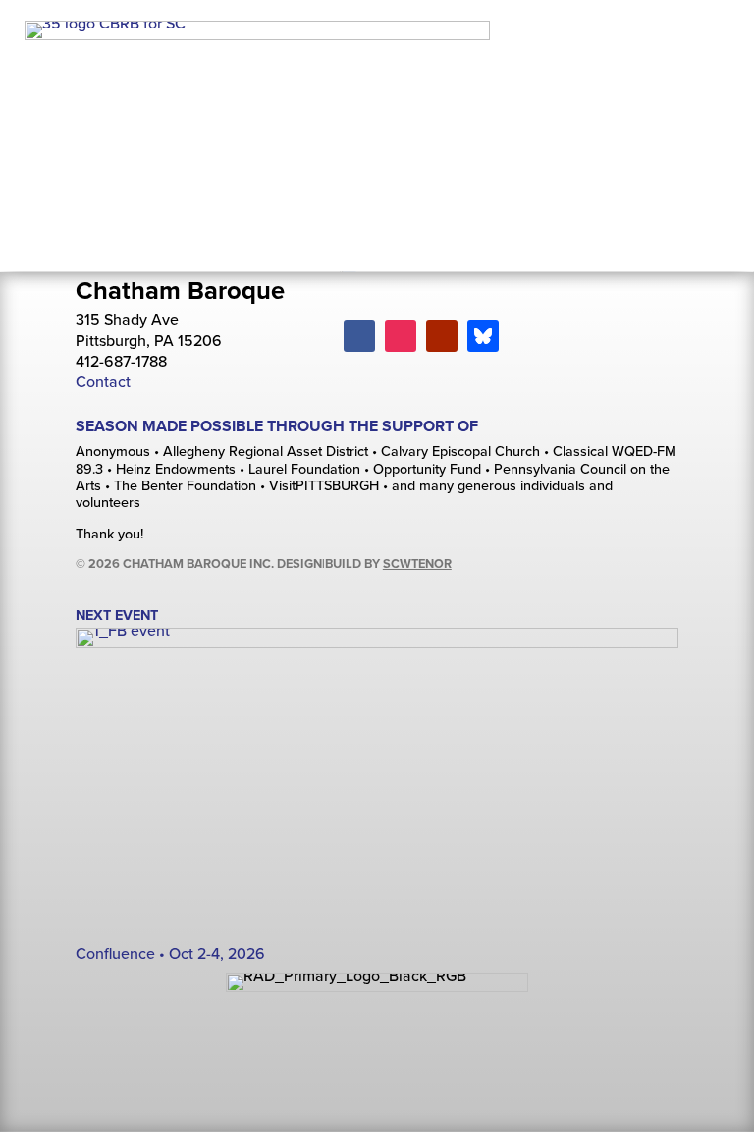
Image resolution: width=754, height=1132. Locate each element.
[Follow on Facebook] (359, 336)
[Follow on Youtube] (442, 336)
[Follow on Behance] (483, 336)
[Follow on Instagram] (400, 336)
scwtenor (417, 563)
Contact (103, 381)
